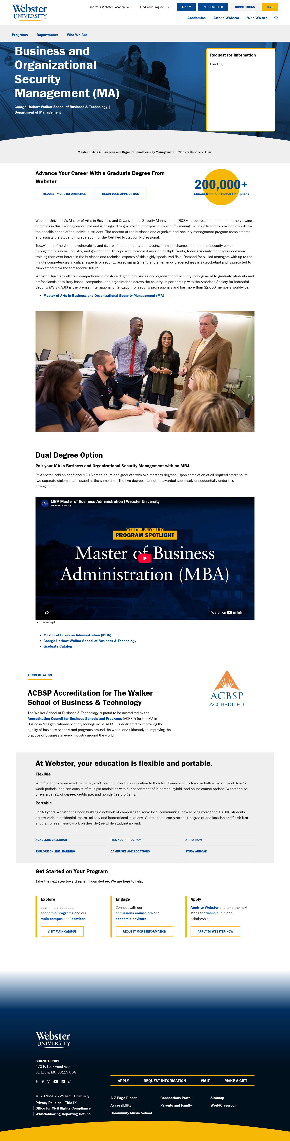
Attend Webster (226, 17)
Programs (20, 34)
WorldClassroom (224, 1105)
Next (249, 375)
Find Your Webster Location (107, 7)
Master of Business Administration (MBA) (77, 635)
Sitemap (217, 1097)
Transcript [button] (47, 622)
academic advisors (131, 918)
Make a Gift (236, 1080)
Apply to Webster (205, 907)
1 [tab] (139, 436)
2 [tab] (145, 436)
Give (270, 7)
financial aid (215, 913)
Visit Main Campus (62, 931)
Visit (205, 1080)
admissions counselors (134, 913)
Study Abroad (196, 851)
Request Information (165, 1080)
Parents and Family (176, 1105)
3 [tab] (151, 436)
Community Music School (131, 1112)
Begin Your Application (120, 194)
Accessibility (120, 1105)
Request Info (213, 7)
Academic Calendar (51, 840)
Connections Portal (176, 1097)
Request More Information (64, 194)
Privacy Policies (48, 1102)
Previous (41, 375)
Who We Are (257, 17)
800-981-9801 (47, 1061)
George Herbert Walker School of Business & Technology (89, 640)
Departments (47, 34)
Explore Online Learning (55, 851)
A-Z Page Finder (123, 1097)
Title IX (71, 1102)
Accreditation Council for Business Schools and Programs (75, 718)
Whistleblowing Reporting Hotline (63, 1113)
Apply (186, 7)
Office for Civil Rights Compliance (63, 1108)
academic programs (57, 913)
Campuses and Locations (130, 851)
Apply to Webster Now (215, 931)
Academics (196, 17)
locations (77, 918)
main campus (52, 918)
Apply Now (193, 840)
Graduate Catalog (57, 646)
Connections (245, 7)
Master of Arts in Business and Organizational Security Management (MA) (103, 295)
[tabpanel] (145, 371)
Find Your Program (152, 7)
